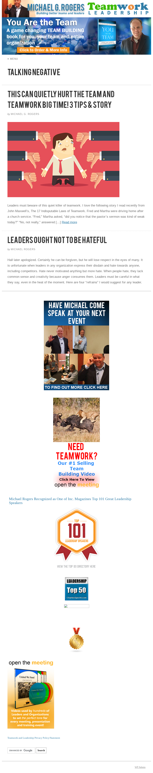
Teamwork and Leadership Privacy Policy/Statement (33, 737)
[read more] (76, 159)
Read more (69, 222)
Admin (140, 767)
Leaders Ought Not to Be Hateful (57, 242)
